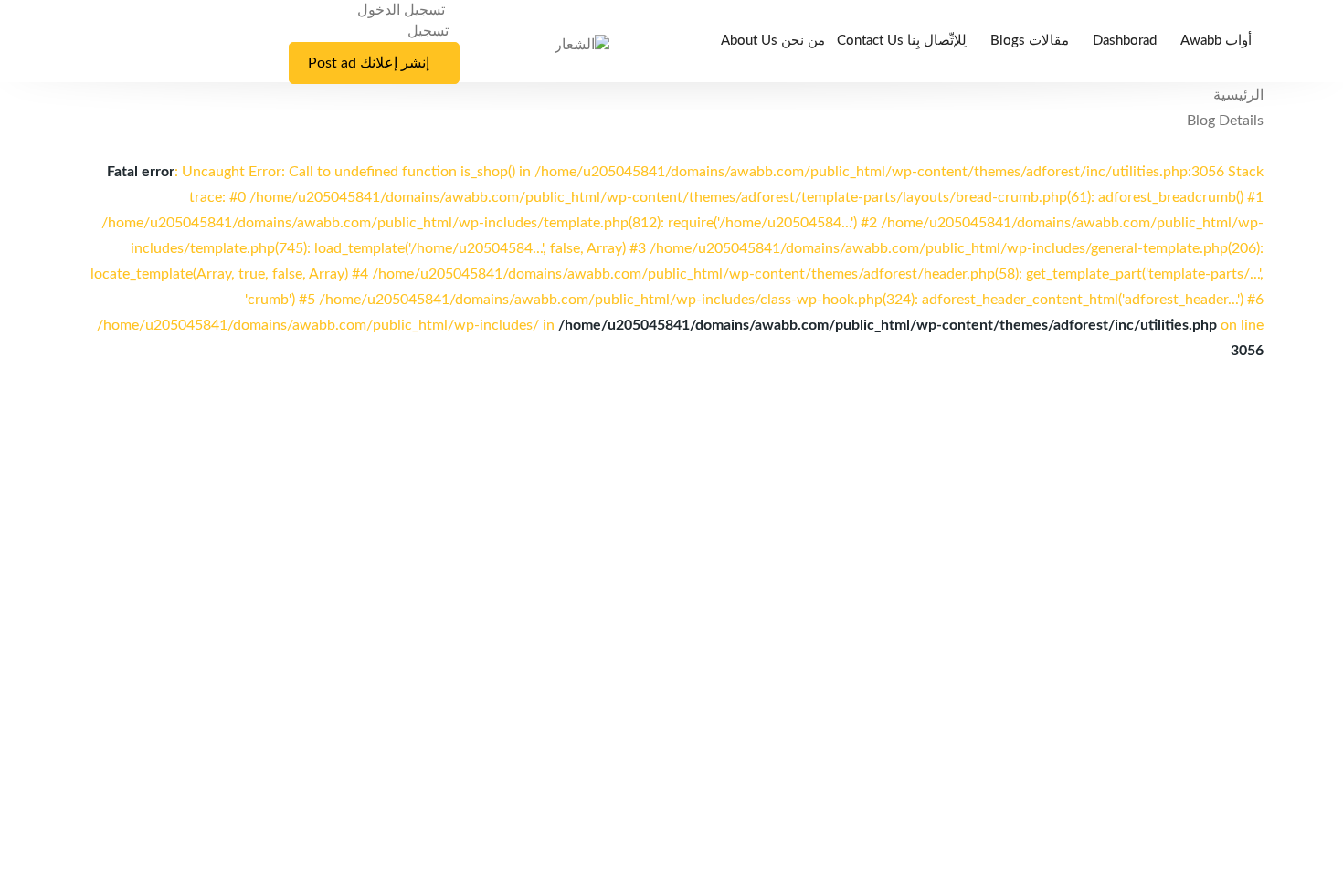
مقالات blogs (1029, 40)
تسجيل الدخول (403, 10)
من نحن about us (773, 40)
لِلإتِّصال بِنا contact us (902, 40)
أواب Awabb (1216, 40)
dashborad (1125, 40)
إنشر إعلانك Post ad (368, 63)
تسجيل (428, 31)
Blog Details (1225, 120)
